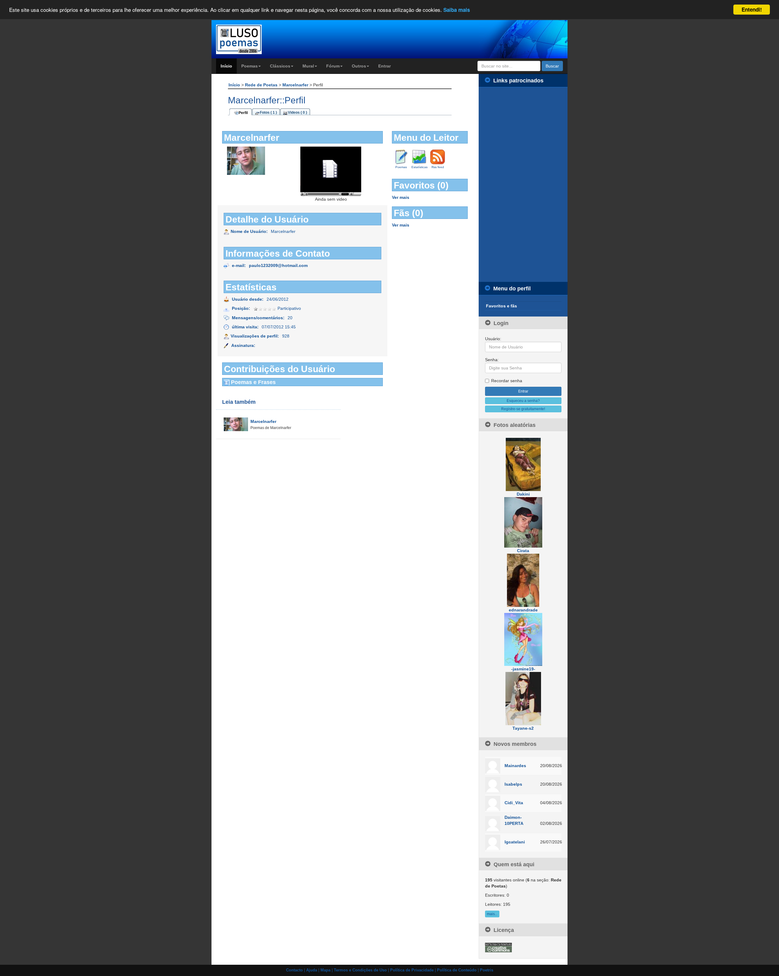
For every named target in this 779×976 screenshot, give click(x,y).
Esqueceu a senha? (523, 401)
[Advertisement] (523, 184)
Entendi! (752, 9)
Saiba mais (456, 10)
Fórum (333, 66)
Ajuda (311, 970)
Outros (359, 66)
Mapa (325, 970)
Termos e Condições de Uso (360, 970)
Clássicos (280, 66)
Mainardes (515, 765)
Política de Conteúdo (457, 970)
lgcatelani (515, 841)
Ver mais (400, 197)
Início (226, 66)
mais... (492, 914)
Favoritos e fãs (501, 305)
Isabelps (513, 784)
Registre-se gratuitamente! (523, 409)
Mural (308, 66)
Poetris (486, 970)
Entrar (384, 66)
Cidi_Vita (514, 802)
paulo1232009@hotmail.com (278, 265)
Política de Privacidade (412, 970)
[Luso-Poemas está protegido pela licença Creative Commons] (498, 947)
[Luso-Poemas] (256, 39)
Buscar (552, 66)
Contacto (294, 970)
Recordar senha (506, 380)
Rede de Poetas (262, 84)
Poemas (249, 66)
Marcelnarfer (295, 84)
